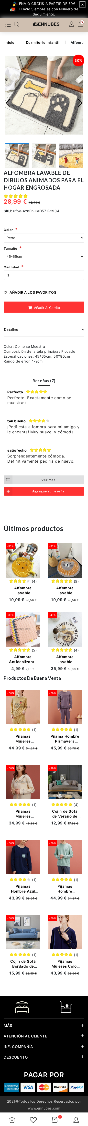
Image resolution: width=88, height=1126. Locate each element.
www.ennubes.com (44, 1108)
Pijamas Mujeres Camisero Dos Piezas (23, 818)
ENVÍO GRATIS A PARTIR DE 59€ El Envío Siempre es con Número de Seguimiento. (47, 8)
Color (8, 230)
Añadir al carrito (46, 307)
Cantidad (11, 267)
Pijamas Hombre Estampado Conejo (64, 893)
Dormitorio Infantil (42, 42)
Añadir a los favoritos (33, 292)
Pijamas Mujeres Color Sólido (65, 966)
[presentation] (8, 103)
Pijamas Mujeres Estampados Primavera (23, 743)
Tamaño (10, 248)
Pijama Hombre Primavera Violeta (65, 741)
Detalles (11, 329)
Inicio (10, 42)
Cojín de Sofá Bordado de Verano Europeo (23, 968)
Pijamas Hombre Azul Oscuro (23, 891)
